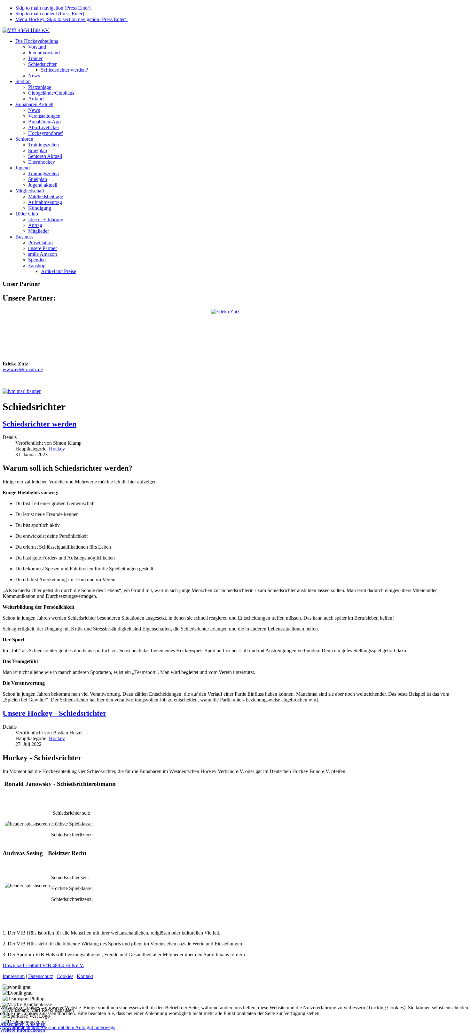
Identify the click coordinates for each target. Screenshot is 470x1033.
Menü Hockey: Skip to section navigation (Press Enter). (71, 19)
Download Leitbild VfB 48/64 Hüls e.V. (43, 965)
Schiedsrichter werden (39, 424)
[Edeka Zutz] (235, 332)
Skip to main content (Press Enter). (50, 13)
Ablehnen (35, 1024)
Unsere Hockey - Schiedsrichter (54, 713)
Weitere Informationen (22, 1030)
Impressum (14, 976)
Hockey (57, 448)
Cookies (65, 976)
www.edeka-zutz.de (23, 369)
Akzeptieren (12, 1024)
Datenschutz (40, 976)
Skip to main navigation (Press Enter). (53, 8)
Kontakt (85, 976)
